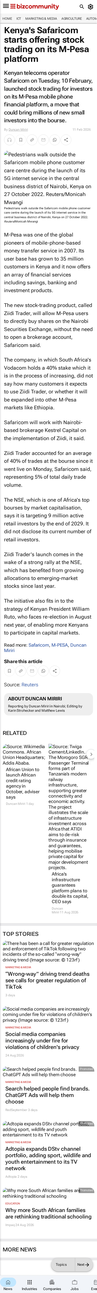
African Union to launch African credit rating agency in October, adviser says (22, 783)
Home (7, 19)
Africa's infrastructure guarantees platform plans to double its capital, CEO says (70, 887)
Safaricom (39, 645)
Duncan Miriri (18, 129)
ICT (18, 19)
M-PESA (59, 645)
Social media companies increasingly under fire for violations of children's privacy (42, 1040)
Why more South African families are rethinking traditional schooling (48, 1213)
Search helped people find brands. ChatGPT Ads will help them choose (47, 1095)
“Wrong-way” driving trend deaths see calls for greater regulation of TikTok (47, 980)
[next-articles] (91, 754)
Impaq (10, 1225)
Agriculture (71, 19)
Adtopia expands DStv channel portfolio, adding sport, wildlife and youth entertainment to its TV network (48, 1159)
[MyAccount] (91, 7)
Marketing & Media (41, 19)
